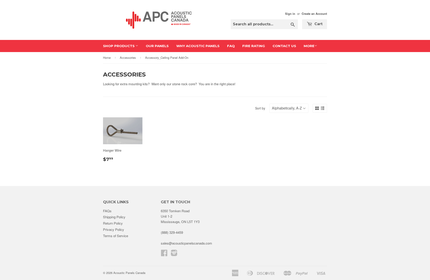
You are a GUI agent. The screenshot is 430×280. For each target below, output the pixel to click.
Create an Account (314, 14)
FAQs (107, 210)
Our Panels (157, 46)
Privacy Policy (113, 229)
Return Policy (113, 223)
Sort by (260, 108)
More (309, 46)
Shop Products (119, 46)
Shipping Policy (114, 216)
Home (107, 57)
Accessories (128, 57)
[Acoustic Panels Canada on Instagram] (174, 254)
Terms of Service (115, 235)
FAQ (231, 46)
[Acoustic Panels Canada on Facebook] (164, 254)
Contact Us (284, 46)
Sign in (290, 14)
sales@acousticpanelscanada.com (186, 243)
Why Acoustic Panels (197, 46)
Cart (317, 24)
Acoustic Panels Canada (129, 273)
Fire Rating (253, 46)
